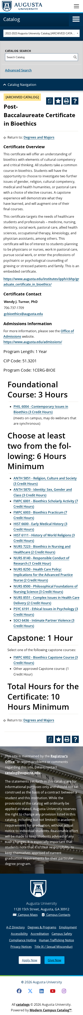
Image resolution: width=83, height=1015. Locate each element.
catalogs (23, 1004)
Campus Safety (62, 934)
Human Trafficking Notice (56, 940)
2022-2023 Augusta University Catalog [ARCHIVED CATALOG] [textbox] (40, 33)
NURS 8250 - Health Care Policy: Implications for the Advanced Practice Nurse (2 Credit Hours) (43, 574)
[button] (76, 19)
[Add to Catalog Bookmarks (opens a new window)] (58, 101)
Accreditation (40, 934)
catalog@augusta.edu (22, 772)
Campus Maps (27, 915)
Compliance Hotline (22, 940)
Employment (68, 927)
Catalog (11, 19)
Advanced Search (18, 70)
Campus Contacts (58, 915)
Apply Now (29, 960)
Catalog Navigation (22, 84)
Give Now (54, 960)
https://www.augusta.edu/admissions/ (32, 342)
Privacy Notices (21, 947)
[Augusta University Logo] (21, 6)
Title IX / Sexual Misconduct (53, 947)
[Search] (75, 57)
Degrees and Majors (39, 137)
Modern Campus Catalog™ (51, 1010)
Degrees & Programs (42, 927)
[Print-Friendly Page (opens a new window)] (66, 101)
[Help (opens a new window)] (75, 101)
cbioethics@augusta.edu (24, 314)
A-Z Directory (15, 927)
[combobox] (41, 33)
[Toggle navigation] (76, 6)
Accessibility (19, 934)
